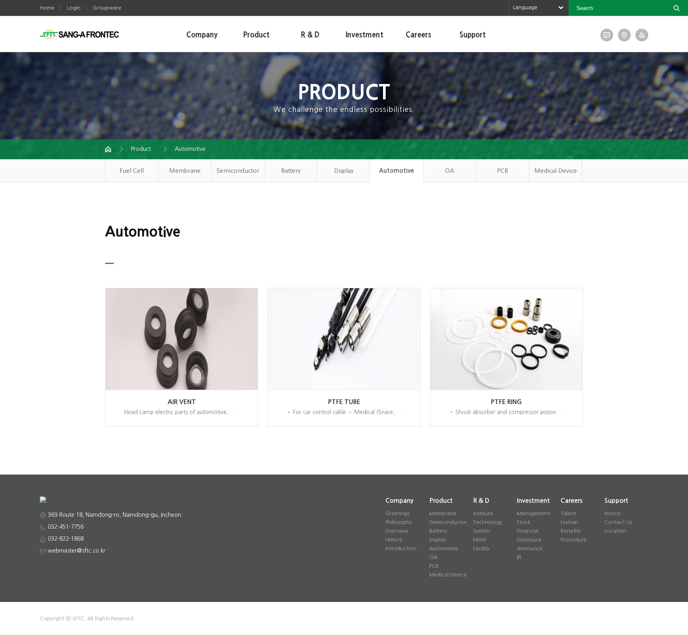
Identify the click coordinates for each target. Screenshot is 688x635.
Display (344, 171)
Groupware (107, 7)
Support (472, 35)
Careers (418, 35)
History (393, 539)
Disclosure (529, 539)
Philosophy (398, 522)
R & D (310, 35)
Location (615, 530)
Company (201, 35)
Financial (527, 530)
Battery (291, 171)
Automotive (190, 149)
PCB (502, 171)
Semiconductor (238, 171)
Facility (481, 548)
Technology (487, 522)
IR (519, 557)
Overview (396, 530)
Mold (479, 539)
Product (256, 35)
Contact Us (618, 522)
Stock (524, 522)
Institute (483, 513)
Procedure (573, 539)
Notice (612, 513)
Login (73, 7)
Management (533, 513)
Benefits (570, 530)
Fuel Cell (132, 171)
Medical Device (555, 171)
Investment (364, 35)
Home (47, 7)
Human (569, 522)
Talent (568, 513)
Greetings (397, 513)
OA (449, 171)
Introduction (400, 548)
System (481, 530)
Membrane (185, 171)
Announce (530, 548)
